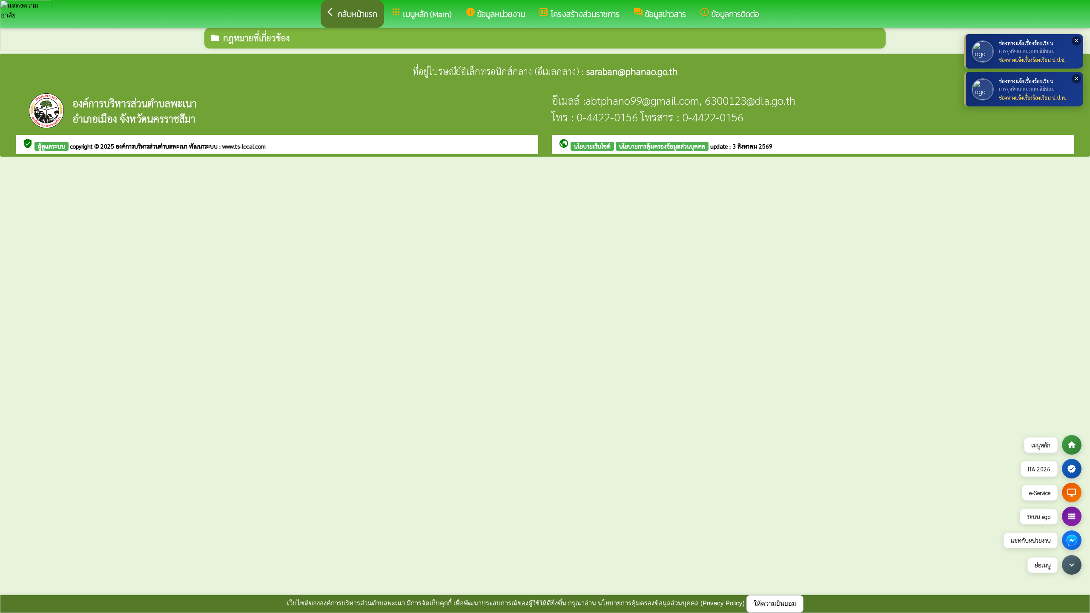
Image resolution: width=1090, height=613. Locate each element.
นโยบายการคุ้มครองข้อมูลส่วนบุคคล (662, 146)
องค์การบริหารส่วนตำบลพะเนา (152, 146)
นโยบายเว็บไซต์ (592, 146)
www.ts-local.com (244, 146)
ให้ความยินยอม (775, 603)
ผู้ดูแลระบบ (51, 146)
